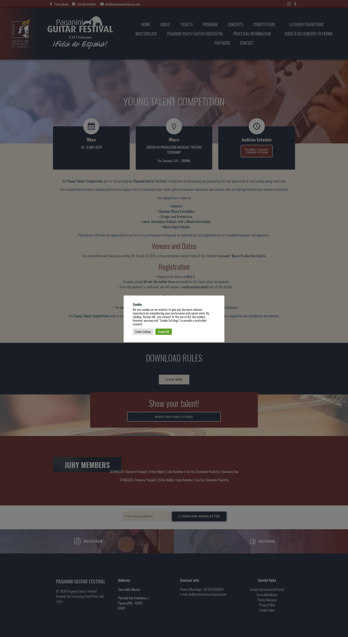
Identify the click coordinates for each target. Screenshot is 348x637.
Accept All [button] (163, 331)
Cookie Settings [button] (143, 332)
